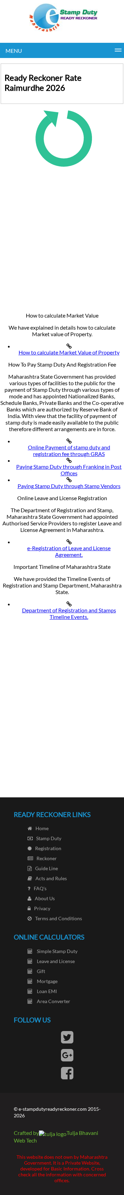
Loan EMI (46, 991)
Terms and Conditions (58, 918)
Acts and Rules (51, 878)
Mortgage (47, 981)
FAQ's (40, 888)
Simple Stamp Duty (57, 951)
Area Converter (53, 1001)
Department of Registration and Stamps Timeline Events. (69, 613)
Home (42, 828)
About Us (45, 898)
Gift (40, 971)
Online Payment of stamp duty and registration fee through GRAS (69, 450)
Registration (48, 848)
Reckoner (47, 858)
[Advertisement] (62, 237)
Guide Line (46, 868)
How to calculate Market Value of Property (69, 352)
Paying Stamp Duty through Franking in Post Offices (69, 469)
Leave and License (55, 961)
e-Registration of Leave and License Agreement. (69, 551)
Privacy (42, 908)
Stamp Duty (48, 838)
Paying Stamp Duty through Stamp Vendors (69, 486)
